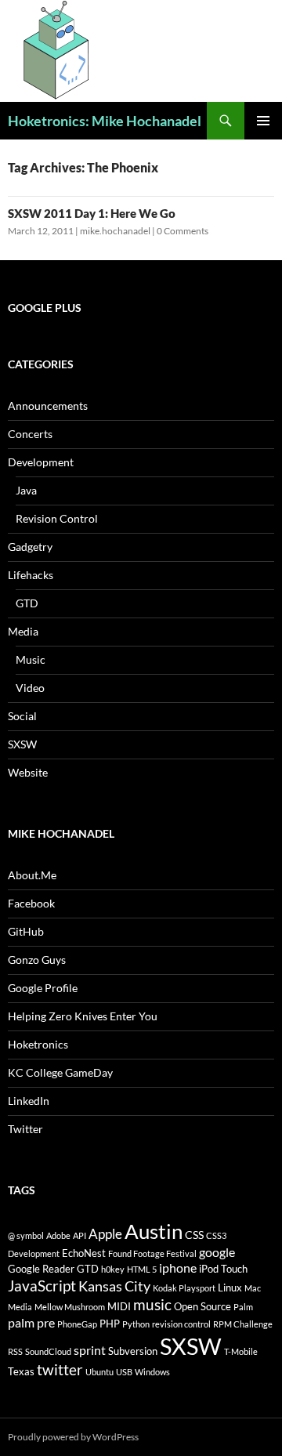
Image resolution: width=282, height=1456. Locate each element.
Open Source (202, 1306)
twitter (60, 1369)
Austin (154, 1231)
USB (124, 1372)
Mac (252, 1288)
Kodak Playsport (184, 1288)
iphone (178, 1267)
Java (26, 490)
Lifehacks (30, 574)
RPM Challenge (243, 1324)
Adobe (58, 1235)
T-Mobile (241, 1351)
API (79, 1235)
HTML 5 (142, 1269)
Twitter (25, 1128)
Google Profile (43, 987)
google (217, 1251)
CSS (194, 1234)
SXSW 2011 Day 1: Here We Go (91, 213)
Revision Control (57, 518)
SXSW (22, 744)
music (152, 1304)
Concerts (30, 433)
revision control (181, 1324)
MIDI (119, 1306)
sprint (90, 1349)
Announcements (48, 405)
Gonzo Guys (37, 959)
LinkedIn (28, 1100)
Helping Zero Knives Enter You (82, 1016)
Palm (243, 1307)
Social (22, 716)
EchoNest (84, 1253)
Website (28, 772)
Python (136, 1324)
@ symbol (26, 1235)
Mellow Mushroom (69, 1307)
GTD (27, 603)
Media (23, 631)
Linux (230, 1287)
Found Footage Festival (152, 1253)
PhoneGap (77, 1324)
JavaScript (42, 1286)
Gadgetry (30, 546)
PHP (109, 1323)
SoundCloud (48, 1351)
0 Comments (182, 231)
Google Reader (41, 1268)
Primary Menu (263, 120)
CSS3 (216, 1235)
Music (30, 659)
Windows (152, 1372)
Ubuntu (99, 1372)
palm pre (31, 1322)
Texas (21, 1371)
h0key (113, 1269)
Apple (105, 1234)
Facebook (31, 903)
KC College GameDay (60, 1072)
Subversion (132, 1351)
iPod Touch (223, 1268)
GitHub (26, 931)
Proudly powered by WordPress (73, 1437)
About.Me (32, 875)
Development (41, 462)
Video (30, 687)
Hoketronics (38, 1044)
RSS (15, 1351)
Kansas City (114, 1286)
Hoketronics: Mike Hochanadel (104, 120)
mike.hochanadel (115, 231)
